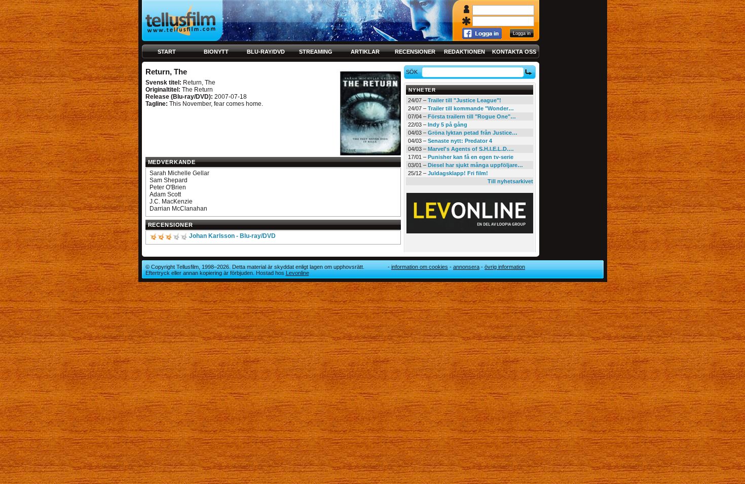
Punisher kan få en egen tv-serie (470, 157)
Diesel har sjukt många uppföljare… (475, 165)
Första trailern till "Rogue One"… (472, 116)
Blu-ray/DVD (266, 52)
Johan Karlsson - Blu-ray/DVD (232, 235)
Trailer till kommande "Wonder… (471, 108)
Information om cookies (419, 267)
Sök (412, 72)
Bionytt (216, 52)
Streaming (315, 52)
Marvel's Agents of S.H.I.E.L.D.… (471, 149)
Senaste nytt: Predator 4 (460, 141)
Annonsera (466, 267)
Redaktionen (464, 52)
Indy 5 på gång (447, 125)
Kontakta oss (514, 52)
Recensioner (415, 52)
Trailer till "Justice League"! (464, 100)
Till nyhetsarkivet (510, 181)
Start (167, 52)
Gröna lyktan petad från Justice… (472, 133)
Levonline (297, 273)
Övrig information (505, 267)
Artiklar (365, 52)
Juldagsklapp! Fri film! (458, 173)
